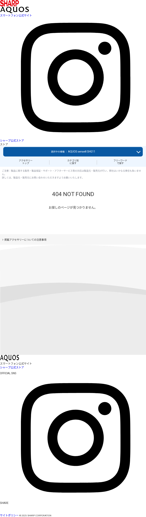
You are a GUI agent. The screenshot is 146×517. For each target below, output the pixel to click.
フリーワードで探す (120, 162)
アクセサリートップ (26, 162)
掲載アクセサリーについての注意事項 (25, 239)
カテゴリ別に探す (73, 162)
